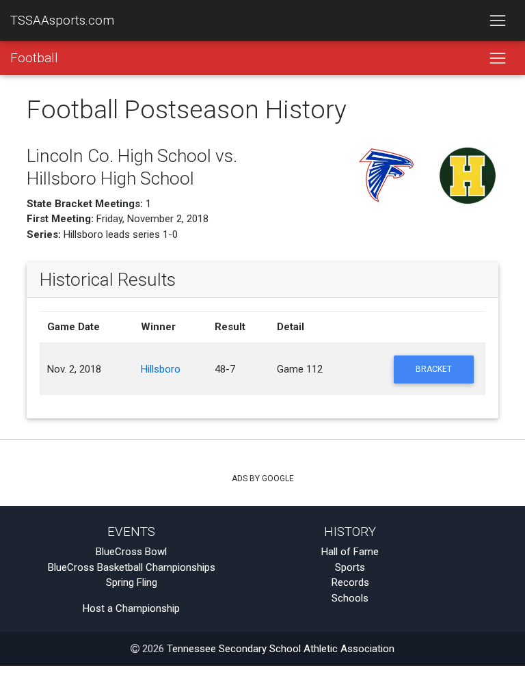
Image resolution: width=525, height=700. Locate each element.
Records (350, 582)
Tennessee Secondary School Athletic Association (280, 649)
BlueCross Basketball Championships (131, 567)
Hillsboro (160, 369)
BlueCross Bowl (131, 552)
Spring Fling (131, 582)
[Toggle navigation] (497, 20)
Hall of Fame (350, 552)
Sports (350, 567)
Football (34, 58)
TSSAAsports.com (62, 20)
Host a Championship (131, 608)
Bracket (434, 369)
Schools (350, 598)
